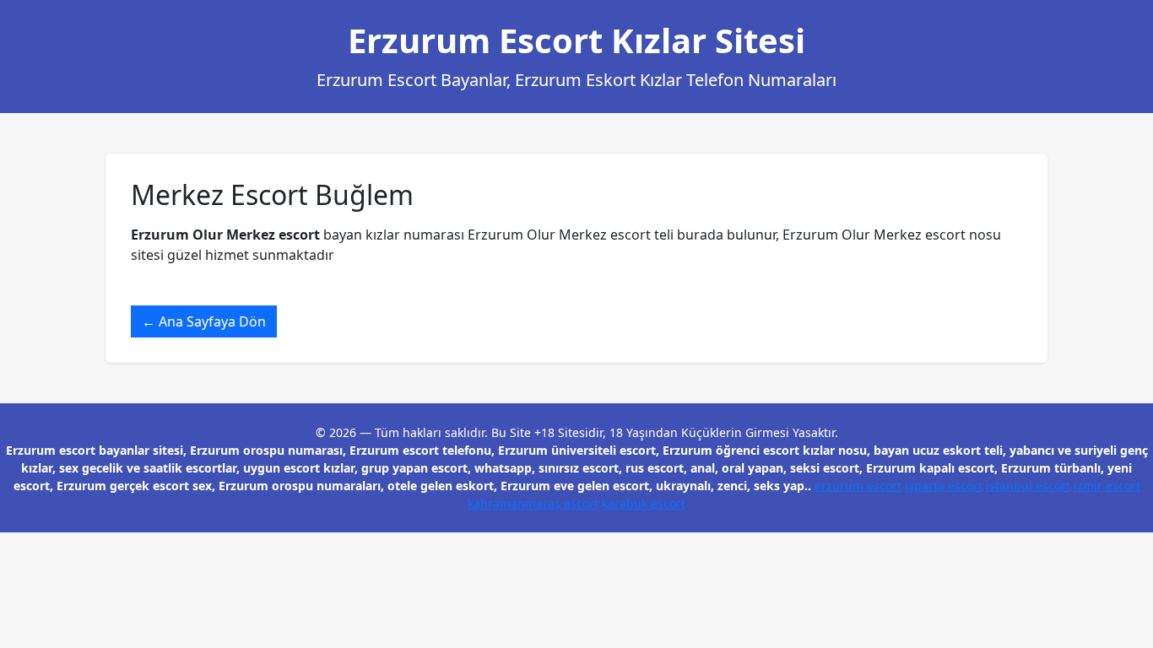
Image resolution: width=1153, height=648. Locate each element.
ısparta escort (943, 486)
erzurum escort (858, 486)
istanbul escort (1028, 486)
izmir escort (1107, 486)
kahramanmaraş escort (533, 503)
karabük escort (643, 503)
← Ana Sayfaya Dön (204, 321)
